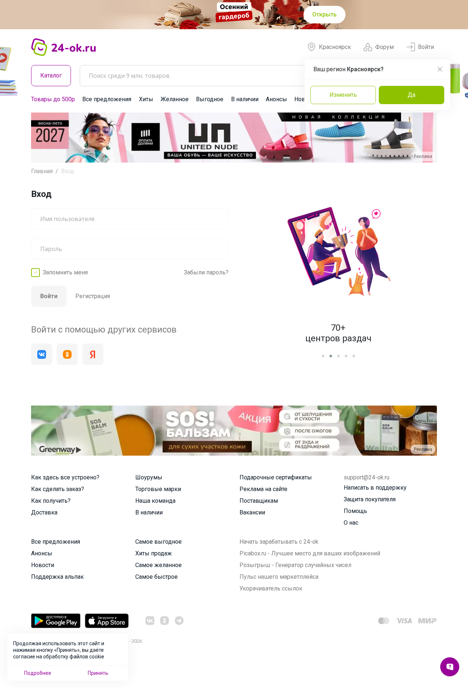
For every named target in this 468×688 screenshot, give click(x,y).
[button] (43, 138)
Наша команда (155, 500)
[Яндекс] (92, 354)
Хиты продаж (153, 553)
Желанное (175, 99)
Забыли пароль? (206, 272)
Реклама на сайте (263, 489)
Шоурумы (148, 477)
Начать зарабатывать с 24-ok (278, 541)
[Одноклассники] (67, 354)
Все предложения (106, 99)
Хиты (146, 99)
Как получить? (51, 500)
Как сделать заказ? (57, 489)
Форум (384, 46)
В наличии (244, 99)
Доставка (44, 512)
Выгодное (209, 99)
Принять (98, 673)
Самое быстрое (156, 576)
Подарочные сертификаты (275, 477)
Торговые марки (158, 489)
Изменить (343, 94)
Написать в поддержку (375, 487)
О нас (351, 522)
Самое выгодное (158, 541)
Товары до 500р (53, 99)
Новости (42, 565)
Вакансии (252, 512)
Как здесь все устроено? (65, 477)
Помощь (355, 511)
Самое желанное (158, 565)
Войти (426, 46)
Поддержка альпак (57, 576)
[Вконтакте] (41, 354)
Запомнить (65, 272)
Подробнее (37, 673)
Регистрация (92, 296)
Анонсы (276, 99)
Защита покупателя (370, 499)
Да (411, 94)
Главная (42, 171)
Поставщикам (258, 500)
